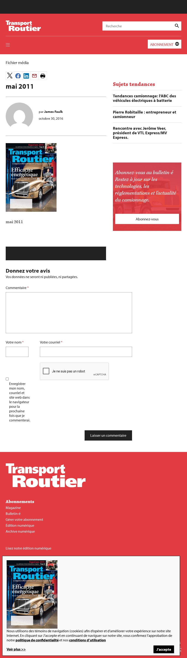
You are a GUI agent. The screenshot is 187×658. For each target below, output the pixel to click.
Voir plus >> (16, 649)
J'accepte (163, 649)
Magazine (13, 507)
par (51, 111)
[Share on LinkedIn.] (26, 76)
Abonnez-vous (147, 219)
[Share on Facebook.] (18, 76)
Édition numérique (20, 525)
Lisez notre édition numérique (28, 548)
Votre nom (13, 342)
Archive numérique (20, 531)
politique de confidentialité (37, 640)
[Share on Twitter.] (10, 76)
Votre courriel (50, 342)
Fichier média (17, 62)
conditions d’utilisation (87, 640)
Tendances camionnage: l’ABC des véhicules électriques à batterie (144, 98)
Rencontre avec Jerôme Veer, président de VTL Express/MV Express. (140, 133)
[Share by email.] (35, 76)
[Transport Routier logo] (46, 486)
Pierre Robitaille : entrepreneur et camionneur (144, 114)
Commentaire (17, 287)
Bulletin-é (13, 513)
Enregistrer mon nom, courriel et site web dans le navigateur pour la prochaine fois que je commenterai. (19, 401)
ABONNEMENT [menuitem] (161, 44)
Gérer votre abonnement (24, 519)
